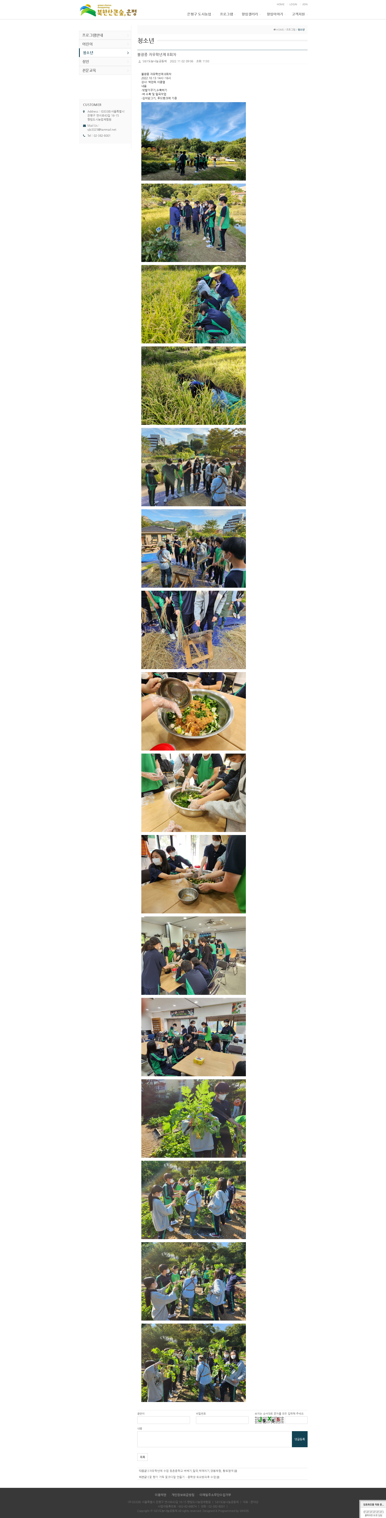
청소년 (88, 52)
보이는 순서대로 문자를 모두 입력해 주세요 (279, 1413)
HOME (280, 4)
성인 (85, 61)
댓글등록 (300, 1439)
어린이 (87, 44)
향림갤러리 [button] (250, 14)
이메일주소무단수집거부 (215, 1494)
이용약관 (160, 1494)
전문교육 (89, 70)
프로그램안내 (92, 35)
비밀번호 (201, 1413)
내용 (139, 1428)
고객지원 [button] (298, 14)
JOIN (305, 4)
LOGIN (293, 4)
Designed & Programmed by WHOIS (226, 1510)
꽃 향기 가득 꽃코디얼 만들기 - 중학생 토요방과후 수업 (182, 1477)
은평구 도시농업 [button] (199, 14)
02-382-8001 (102, 135)
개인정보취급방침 (182, 1494)
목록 (142, 1457)
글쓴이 (141, 1413)
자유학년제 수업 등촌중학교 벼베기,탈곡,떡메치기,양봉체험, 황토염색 (191, 1470)
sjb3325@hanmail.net (101, 129)
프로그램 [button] (226, 14)
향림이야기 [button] (275, 14)
